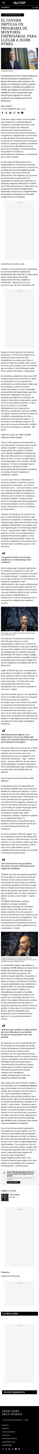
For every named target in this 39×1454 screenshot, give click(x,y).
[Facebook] (2, 112)
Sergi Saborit (6, 106)
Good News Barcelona (12, 15)
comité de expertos (28, 1085)
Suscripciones (7, 1445)
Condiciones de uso (8, 1442)
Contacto (5, 1425)
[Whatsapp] (14, 112)
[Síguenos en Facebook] (3, 1449)
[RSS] (19, 1449)
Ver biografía (12, 1196)
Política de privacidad (9, 1438)
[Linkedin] (10, 112)
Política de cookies (8, 1432)
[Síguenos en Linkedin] (9, 1449)
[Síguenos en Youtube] (16, 1449)
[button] (3, 2)
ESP (37, 7)
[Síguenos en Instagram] (13, 1449)
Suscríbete (5, 7)
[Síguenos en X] (6, 1449)
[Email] (22, 112)
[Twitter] (6, 112)
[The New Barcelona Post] (12, 1413)
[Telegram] (18, 112)
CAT (33, 7)
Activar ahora (12, 1182)
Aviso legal (6, 1435)
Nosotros (5, 1428)
